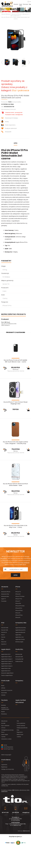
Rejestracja (4, 767)
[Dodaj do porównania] (4, 368)
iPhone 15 (18, 617)
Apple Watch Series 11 (6, 659)
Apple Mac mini (20, 637)
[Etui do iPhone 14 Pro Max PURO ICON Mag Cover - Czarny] (15, 513)
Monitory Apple (19, 641)
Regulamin (20, 732)
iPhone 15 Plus (19, 615)
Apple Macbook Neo (21, 627)
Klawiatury (4, 714)
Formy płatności (21, 723)
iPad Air (3, 637)
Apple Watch (5, 649)
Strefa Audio (5, 681)
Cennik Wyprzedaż (8, 747)
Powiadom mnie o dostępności (14, 114)
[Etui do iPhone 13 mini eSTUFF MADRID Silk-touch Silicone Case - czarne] (15, 348)
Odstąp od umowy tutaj (7, 769)
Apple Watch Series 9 (6, 666)
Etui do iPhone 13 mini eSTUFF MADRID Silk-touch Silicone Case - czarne (15, 361)
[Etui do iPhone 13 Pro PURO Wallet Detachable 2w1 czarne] (15, 39)
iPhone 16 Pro (19, 608)
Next (29, 62)
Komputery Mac (21, 623)
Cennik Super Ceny (8, 749)
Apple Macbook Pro (20, 630)
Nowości (16, 4)
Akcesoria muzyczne (6, 690)
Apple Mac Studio (20, 639)
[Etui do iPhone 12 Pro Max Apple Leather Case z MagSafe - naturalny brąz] (15, 429)
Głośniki (3, 695)
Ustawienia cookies (6, 739)
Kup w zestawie (5, 725)
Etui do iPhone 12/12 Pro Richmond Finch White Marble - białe (15, 484)
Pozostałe (3, 601)
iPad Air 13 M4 (4, 627)
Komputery (19, 681)
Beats (2, 685)
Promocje (25, 4)
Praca (2, 732)
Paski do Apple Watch (7, 675)
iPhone (18, 587)
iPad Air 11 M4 (4, 630)
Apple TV (3, 598)
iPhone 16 (18, 613)
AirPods (3, 688)
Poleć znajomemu (10, 125)
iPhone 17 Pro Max (20, 596)
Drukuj (7, 121)
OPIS (15, 143)
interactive (26, 831)
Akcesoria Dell (19, 656)
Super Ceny (20, 5)
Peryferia (4, 700)
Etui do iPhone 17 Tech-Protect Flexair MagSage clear (15, 403)
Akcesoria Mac (5, 596)
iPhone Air (18, 594)
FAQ (18, 721)
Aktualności (4, 721)
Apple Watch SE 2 (5, 670)
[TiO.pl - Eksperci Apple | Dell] (7, 4)
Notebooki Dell (19, 661)
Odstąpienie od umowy (7, 730)
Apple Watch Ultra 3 (6, 656)
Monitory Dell (19, 654)
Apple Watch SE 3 (5, 654)
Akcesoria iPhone (5, 591)
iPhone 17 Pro (19, 598)
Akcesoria (4, 587)
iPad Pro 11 (3, 644)
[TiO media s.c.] (15, 799)
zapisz (15, 575)
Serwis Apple (4, 734)
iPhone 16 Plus (19, 610)
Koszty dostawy (21, 725)
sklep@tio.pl (25, 812)
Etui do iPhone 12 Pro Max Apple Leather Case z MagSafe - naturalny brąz (15, 442)
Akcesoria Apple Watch (7, 673)
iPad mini (3, 641)
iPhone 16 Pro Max (20, 605)
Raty (18, 730)
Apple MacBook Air (20, 632)
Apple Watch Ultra (6, 668)
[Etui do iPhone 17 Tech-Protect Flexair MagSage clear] (15, 389)
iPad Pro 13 (4, 632)
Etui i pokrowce (20, 90)
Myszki (3, 711)
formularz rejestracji (23, 562)
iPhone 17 (18, 601)
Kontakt (3, 723)
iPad (2, 623)
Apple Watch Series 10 (7, 661)
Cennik (5, 745)
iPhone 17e (18, 591)
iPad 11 (3, 634)
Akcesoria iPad (5, 594)
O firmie (3, 727)
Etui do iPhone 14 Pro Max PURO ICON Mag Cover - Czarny (15, 526)
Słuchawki (4, 692)
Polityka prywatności (22, 727)
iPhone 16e (18, 603)
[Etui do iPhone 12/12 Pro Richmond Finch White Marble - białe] (15, 471)
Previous (2, 62)
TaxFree (3, 736)
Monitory (3, 705)
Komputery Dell (19, 659)
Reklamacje (20, 734)
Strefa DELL (19, 649)
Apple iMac (18, 634)
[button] (2, 10)
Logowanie (4, 764)
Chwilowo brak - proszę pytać (13, 112)
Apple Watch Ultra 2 (6, 663)
